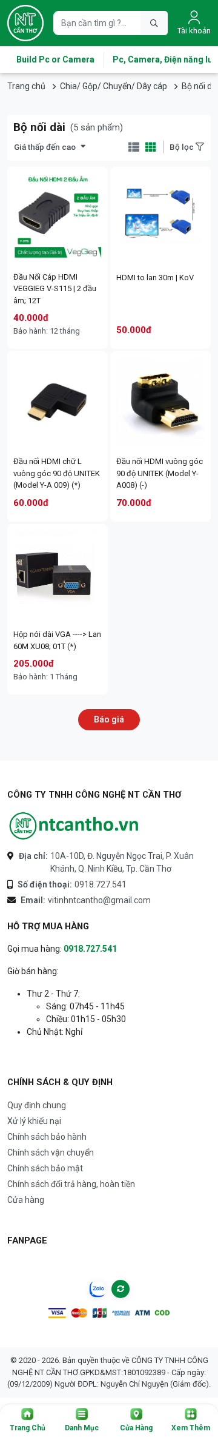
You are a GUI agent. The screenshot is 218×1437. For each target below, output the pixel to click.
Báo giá (109, 719)
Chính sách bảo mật (45, 1168)
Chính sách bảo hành (47, 1137)
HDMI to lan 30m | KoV (155, 277)
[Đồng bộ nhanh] (120, 1289)
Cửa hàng (25, 1200)
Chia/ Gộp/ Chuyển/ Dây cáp (113, 86)
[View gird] (150, 147)
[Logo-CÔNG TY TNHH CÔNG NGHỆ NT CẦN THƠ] (73, 826)
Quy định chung (36, 1105)
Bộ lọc (183, 147)
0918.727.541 (72, 884)
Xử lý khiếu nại (34, 1121)
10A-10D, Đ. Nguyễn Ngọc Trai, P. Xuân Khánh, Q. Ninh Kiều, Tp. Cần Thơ (106, 862)
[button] (27, 1420)
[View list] (133, 147)
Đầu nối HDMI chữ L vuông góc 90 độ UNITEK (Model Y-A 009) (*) (56, 473)
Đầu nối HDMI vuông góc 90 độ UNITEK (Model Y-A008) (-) (159, 473)
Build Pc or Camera (55, 59)
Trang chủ (26, 86)
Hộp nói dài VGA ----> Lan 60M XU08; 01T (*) (57, 640)
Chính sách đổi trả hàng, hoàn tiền (71, 1184)
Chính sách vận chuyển (50, 1152)
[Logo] (25, 23)
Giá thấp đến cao (45, 147)
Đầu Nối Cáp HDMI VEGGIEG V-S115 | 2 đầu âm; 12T (54, 288)
